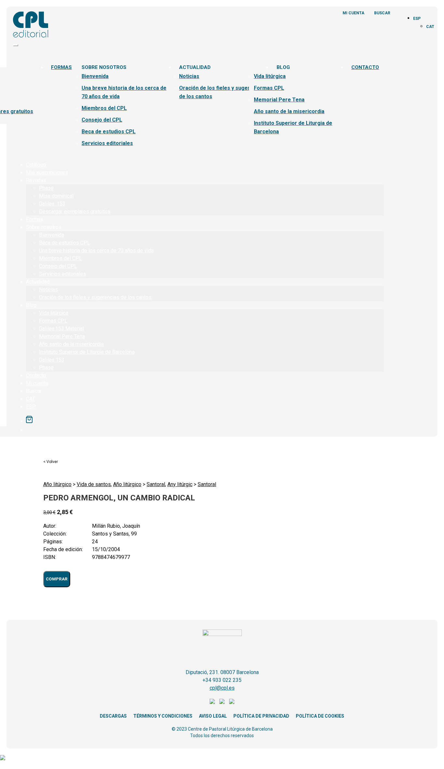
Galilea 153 (51, 360)
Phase (46, 188)
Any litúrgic (179, 484)
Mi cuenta (353, 13)
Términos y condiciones (162, 716)
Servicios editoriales (107, 143)
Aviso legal (213, 716)
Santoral (156, 484)
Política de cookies (320, 716)
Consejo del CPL (102, 120)
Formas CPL (269, 88)
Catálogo (36, 165)
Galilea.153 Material (61, 328)
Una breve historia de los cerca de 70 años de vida (96, 250)
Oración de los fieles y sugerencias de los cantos (95, 297)
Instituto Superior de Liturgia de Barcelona (87, 352)
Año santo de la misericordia (289, 111)
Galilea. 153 (52, 204)
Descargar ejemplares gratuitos (75, 211)
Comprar (57, 579)
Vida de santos (94, 484)
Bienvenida (95, 76)
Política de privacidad (261, 716)
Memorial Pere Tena (279, 100)
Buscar (382, 13)
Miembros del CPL (104, 108)
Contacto (365, 67)
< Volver (50, 461)
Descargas (113, 716)
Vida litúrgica (270, 76)
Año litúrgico (57, 484)
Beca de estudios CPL (109, 131)
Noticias (189, 76)
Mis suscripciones (47, 172)
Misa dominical (56, 196)
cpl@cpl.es (222, 688)
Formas (61, 67)
